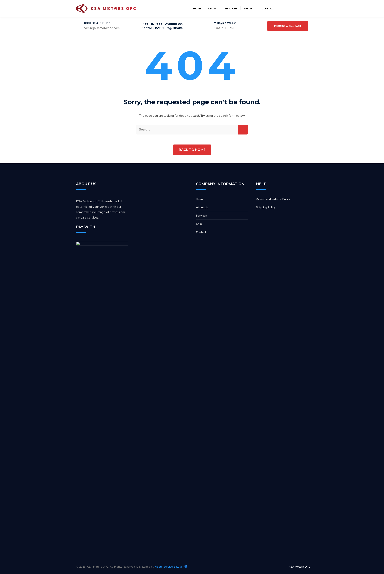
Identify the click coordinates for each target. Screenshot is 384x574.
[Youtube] (297, 8)
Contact (269, 8)
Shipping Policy (265, 207)
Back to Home (192, 150)
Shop (248, 8)
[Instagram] (290, 8)
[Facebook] (282, 8)
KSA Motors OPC (299, 567)
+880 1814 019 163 (97, 23)
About (213, 8)
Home (197, 8)
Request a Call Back (287, 26)
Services (231, 8)
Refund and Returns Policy (273, 199)
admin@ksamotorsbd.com (102, 28)
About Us (202, 207)
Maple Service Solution (169, 567)
